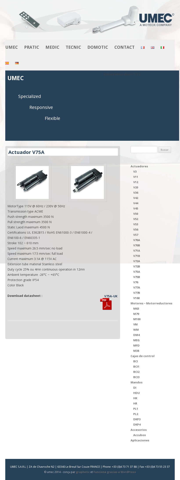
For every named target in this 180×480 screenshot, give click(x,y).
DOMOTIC (97, 47)
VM (135, 324)
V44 (135, 203)
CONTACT (124, 47)
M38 (136, 351)
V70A (136, 240)
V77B (136, 293)
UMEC (11, 47)
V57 (135, 235)
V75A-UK (110, 296)
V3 (135, 171)
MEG (136, 340)
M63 (136, 308)
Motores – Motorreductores (151, 303)
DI (134, 388)
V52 (135, 219)
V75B (136, 277)
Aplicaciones (140, 440)
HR (135, 403)
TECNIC (73, 47)
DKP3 (136, 419)
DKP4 (136, 424)
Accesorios (139, 430)
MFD (136, 345)
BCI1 (136, 366)
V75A (136, 272)
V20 (135, 187)
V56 (135, 229)
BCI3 (136, 377)
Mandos (136, 382)
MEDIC (52, 47)
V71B (136, 256)
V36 (135, 193)
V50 (135, 214)
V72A (136, 261)
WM (136, 330)
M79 (136, 314)
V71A (136, 251)
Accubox (139, 435)
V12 (135, 182)
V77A (136, 287)
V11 (135, 177)
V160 (136, 298)
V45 (135, 208)
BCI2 (136, 372)
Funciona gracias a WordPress (115, 472)
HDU (136, 393)
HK (135, 398)
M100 (136, 319)
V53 (135, 224)
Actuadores (139, 166)
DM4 (136, 335)
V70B (136, 245)
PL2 (135, 414)
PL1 (135, 409)
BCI (135, 361)
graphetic (83, 472)
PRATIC (31, 47)
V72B (136, 266)
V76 (135, 282)
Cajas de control (143, 356)
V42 (135, 198)
